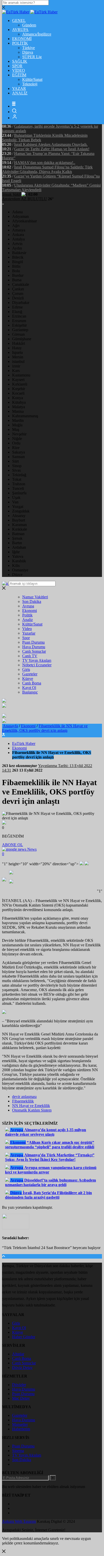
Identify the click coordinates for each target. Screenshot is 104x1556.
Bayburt (18, 520)
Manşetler (20, 1424)
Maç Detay (21, 1398)
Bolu (16, 271)
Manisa (18, 411)
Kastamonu (21, 375)
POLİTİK (20, 43)
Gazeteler (29, 674)
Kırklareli (19, 384)
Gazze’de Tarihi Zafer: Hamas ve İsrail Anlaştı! (51, 149)
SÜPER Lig (32, 57)
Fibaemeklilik (23, 1101)
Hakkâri (18, 343)
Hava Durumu (33, 647)
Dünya (27, 52)
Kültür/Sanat (32, 79)
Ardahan (19, 547)
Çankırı (18, 289)
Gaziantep (20, 330)
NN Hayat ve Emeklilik (31, 1105)
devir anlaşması (24, 1096)
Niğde (17, 438)
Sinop (16, 466)
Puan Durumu (33, 642)
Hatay (17, 348)
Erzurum (19, 321)
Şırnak (17, 538)
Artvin (17, 243)
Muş (15, 429)
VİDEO (18, 70)
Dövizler (19, 1384)
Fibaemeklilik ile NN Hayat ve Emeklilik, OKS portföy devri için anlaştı (45, 728)
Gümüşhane (21, 339)
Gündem (29, 25)
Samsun (18, 457)
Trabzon (18, 484)
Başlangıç (30, 692)
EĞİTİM (19, 75)
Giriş (26, 669)
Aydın (17, 248)
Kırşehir (18, 389)
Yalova (17, 556)
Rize (15, 447)
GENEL (19, 20)
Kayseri (18, 379)
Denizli (18, 298)
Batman (18, 534)
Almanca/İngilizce (36, 34)
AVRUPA (20, 29)
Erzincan (19, 316)
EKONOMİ (22, 39)
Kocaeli (18, 393)
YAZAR (19, 88)
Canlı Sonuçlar (34, 651)
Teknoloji (29, 84)
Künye (27, 678)
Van (15, 502)
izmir (16, 366)
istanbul (18, 361)
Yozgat (17, 506)
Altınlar (18, 1354)
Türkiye (28, 48)
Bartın (17, 543)
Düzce (17, 574)
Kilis (16, 565)
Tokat (16, 479)
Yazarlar (28, 633)
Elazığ (17, 311)
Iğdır (16, 552)
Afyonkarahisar (24, 221)
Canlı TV (29, 656)
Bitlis (16, 266)
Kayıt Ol (29, 687)
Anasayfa (10, 726)
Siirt (15, 461)
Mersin (17, 357)
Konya (17, 398)
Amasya (18, 230)
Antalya (18, 239)
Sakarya (18, 452)
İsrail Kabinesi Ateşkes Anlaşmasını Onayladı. (51, 144)
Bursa (16, 280)
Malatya (18, 407)
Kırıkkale (19, 529)
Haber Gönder (23, 1337)
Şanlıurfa (19, 493)
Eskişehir (19, 325)
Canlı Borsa (31, 683)
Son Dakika (31, 601)
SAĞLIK (19, 61)
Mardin (18, 420)
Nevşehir (19, 434)
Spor (26, 638)
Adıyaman (20, 216)
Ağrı (15, 225)
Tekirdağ (19, 475)
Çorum (17, 293)
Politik (27, 615)
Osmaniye (20, 570)
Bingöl (17, 262)
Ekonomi (29, 610)
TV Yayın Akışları (36, 660)
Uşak (16, 497)
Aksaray (18, 515)
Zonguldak (21, 511)
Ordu (16, 443)
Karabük (19, 561)
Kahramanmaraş (25, 416)
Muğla (17, 425)
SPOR (17, 66)
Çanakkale (20, 284)
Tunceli (18, 488)
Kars (16, 370)
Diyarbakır (20, 302)
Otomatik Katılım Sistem (31, 1110)
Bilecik (17, 257)
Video (27, 629)
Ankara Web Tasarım (19, 1521)
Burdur (17, 275)
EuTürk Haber (23, 743)
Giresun (18, 334)
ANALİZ (20, 93)
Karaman (19, 525)
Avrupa (28, 606)
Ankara (18, 234)
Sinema (18, 1450)
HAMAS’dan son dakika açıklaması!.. (44, 162)
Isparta (17, 352)
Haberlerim (21, 1429)
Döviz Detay (22, 1367)
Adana (17, 212)
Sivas (16, 470)
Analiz (27, 619)
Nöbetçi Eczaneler (36, 665)
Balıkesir (19, 253)
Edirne (17, 307)
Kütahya (19, 402)
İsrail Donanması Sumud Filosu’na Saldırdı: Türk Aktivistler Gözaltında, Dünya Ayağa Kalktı (47, 169)
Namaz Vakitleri (35, 597)
